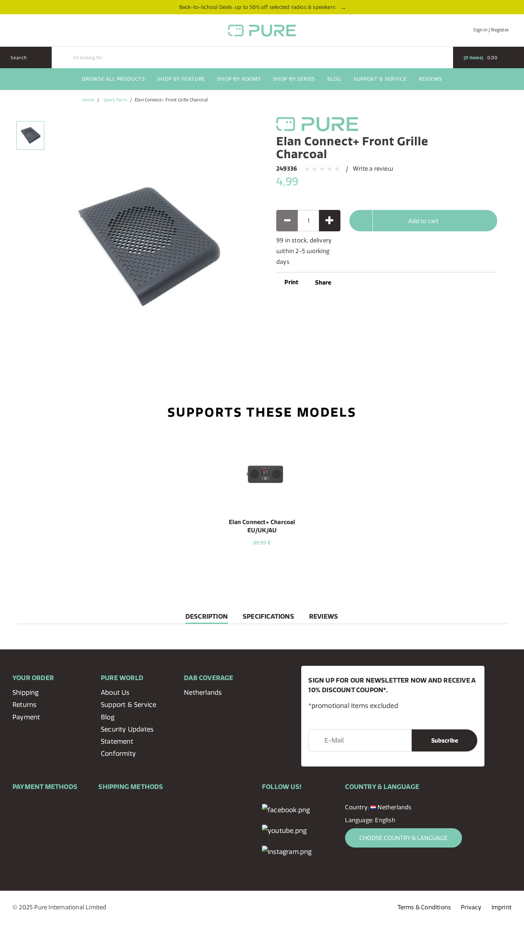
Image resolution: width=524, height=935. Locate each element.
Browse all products (113, 79)
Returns (24, 704)
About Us (115, 692)
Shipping (25, 692)
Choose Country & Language (403, 837)
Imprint (502, 907)
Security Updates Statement (127, 735)
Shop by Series (294, 79)
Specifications (268, 616)
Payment (26, 717)
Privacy (471, 907)
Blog (334, 79)
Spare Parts (115, 99)
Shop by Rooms (239, 79)
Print (290, 282)
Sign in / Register (491, 29)
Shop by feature (181, 79)
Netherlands (203, 692)
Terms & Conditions (424, 907)
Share (323, 282)
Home (88, 99)
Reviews (430, 79)
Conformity (118, 753)
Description (206, 618)
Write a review (373, 168)
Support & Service (380, 79)
